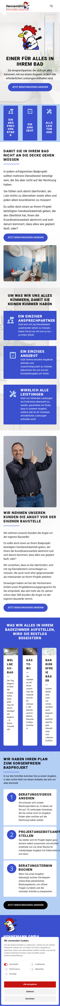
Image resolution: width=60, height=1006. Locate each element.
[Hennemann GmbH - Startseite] (18, 6)
